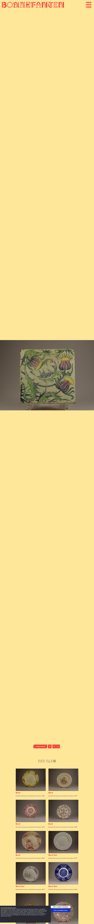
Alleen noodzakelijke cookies (61, 910)
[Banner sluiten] (73, 906)
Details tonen (4, 920)
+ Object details (40, 746)
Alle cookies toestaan (60, 907)
